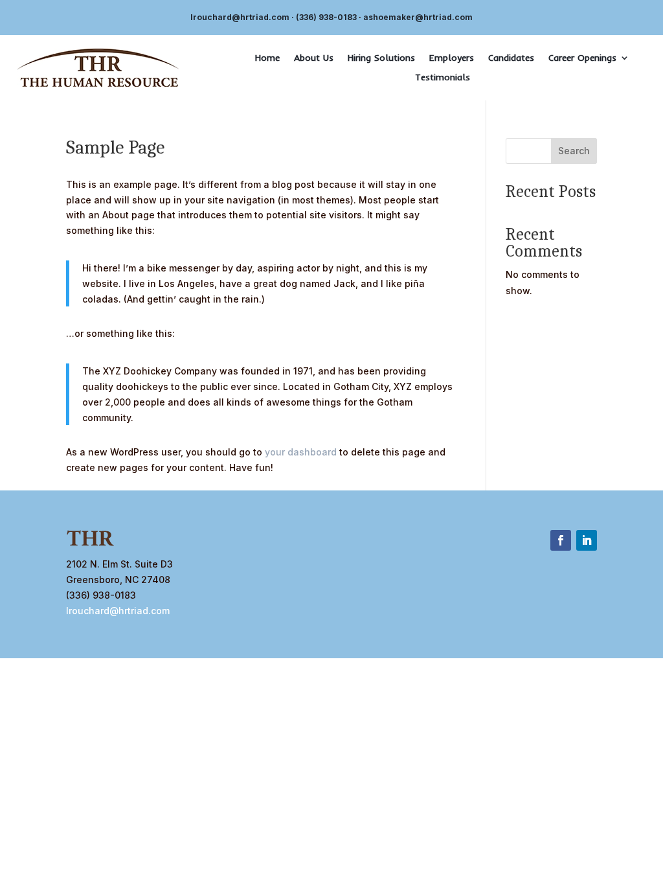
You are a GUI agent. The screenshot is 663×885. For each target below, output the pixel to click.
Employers (451, 58)
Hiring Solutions (381, 58)
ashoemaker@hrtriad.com (418, 17)
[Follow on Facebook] (560, 540)
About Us (313, 58)
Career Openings (582, 58)
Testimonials (442, 78)
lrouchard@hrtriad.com (239, 17)
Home (267, 58)
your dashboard (301, 451)
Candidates (511, 58)
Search (574, 150)
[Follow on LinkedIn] (586, 540)
